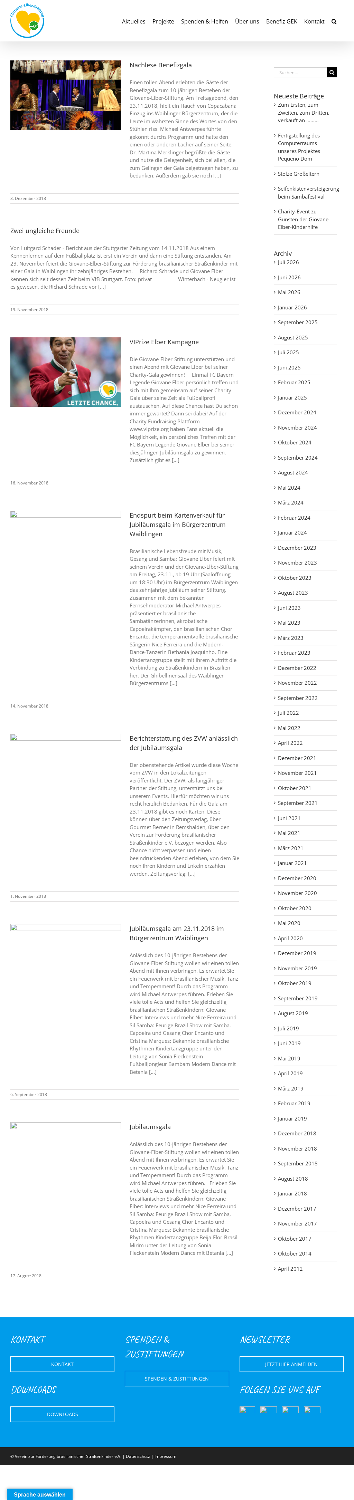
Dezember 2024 (297, 412)
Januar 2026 (292, 307)
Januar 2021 (292, 862)
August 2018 (293, 1178)
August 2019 (293, 1013)
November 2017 (297, 1223)
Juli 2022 (288, 712)
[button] (334, 20)
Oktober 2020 (294, 908)
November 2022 (297, 682)
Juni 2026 (289, 277)
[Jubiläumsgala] (65, 1157)
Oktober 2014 (294, 1253)
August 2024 (293, 472)
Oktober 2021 (294, 788)
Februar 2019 (294, 1103)
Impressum (165, 1456)
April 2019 (290, 1073)
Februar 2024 (294, 517)
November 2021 (297, 772)
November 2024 (297, 427)
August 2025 (293, 337)
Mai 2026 (289, 292)
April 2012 (290, 1268)
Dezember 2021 (297, 757)
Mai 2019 (289, 1058)
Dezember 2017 (297, 1208)
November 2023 (297, 562)
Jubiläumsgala (150, 1127)
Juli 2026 (288, 262)
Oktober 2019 (294, 983)
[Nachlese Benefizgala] (65, 95)
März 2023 (291, 637)
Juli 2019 (288, 1028)
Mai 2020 (289, 923)
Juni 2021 (289, 818)
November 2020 (297, 893)
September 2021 (298, 802)
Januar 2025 (292, 397)
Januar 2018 (292, 1193)
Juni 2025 (289, 367)
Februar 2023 (294, 652)
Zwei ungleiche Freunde (45, 231)
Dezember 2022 (297, 667)
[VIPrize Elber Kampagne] (65, 372)
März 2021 (291, 848)
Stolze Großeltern (298, 173)
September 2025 (298, 322)
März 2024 (291, 502)
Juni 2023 (289, 607)
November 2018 (297, 1148)
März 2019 (291, 1088)
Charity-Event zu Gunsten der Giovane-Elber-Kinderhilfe (304, 219)
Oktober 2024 (294, 442)
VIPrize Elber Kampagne (164, 342)
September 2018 (298, 1163)
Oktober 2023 (294, 577)
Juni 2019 (289, 1043)
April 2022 (290, 742)
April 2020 (290, 938)
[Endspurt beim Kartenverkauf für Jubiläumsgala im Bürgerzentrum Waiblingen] (65, 545)
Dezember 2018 (297, 1133)
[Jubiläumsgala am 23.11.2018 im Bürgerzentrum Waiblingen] (65, 959)
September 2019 (298, 998)
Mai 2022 (289, 727)
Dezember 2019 (297, 953)
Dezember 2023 (297, 547)
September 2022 (298, 697)
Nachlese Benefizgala (161, 65)
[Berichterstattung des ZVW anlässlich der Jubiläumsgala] (65, 769)
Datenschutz (138, 1456)
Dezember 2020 (297, 878)
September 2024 (298, 457)
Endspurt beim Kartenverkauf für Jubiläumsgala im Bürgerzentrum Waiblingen (178, 524)
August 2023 (293, 592)
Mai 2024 (289, 487)
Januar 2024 (292, 532)
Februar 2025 (294, 382)
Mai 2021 (289, 832)
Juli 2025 (288, 352)
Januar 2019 (292, 1118)
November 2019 (297, 968)
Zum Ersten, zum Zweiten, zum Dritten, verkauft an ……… (303, 112)
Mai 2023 (289, 622)
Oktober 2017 (294, 1238)
